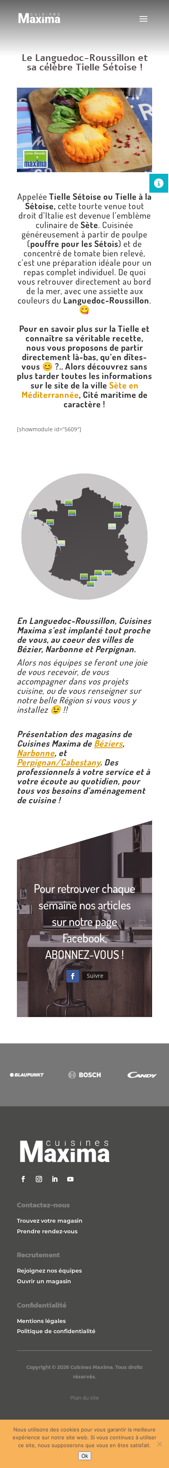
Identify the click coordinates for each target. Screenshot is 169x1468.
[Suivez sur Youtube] (70, 1179)
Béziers (108, 743)
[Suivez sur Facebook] (72, 976)
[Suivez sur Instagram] (39, 1179)
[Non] (159, 1444)
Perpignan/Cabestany (58, 761)
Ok (84, 1456)
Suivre (95, 975)
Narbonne (36, 752)
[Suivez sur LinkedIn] (54, 1179)
